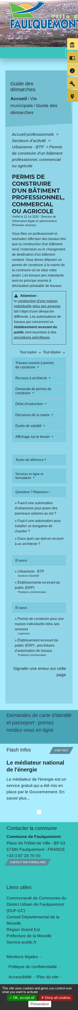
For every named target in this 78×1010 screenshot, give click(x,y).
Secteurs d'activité (29, 140)
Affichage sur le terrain (33, 437)
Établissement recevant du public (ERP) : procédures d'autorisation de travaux (36, 645)
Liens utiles (19, 968)
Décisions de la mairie (32, 415)
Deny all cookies (57, 998)
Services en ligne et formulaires (29, 476)
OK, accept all (23, 998)
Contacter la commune (31, 909)
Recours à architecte (31, 378)
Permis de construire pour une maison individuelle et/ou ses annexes (39, 624)
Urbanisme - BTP (28, 146)
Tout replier (31, 352)
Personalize (40, 1004)
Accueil (18, 98)
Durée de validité (28, 426)
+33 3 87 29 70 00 (23, 936)
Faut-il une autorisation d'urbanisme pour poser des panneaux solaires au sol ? (36, 508)
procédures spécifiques (32, 337)
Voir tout (61, 831)
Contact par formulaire (28, 943)
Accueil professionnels (33, 134)
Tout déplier (54, 352)
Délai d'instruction (29, 404)
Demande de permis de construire (33, 391)
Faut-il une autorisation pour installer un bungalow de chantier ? (38, 526)
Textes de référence (29, 460)
